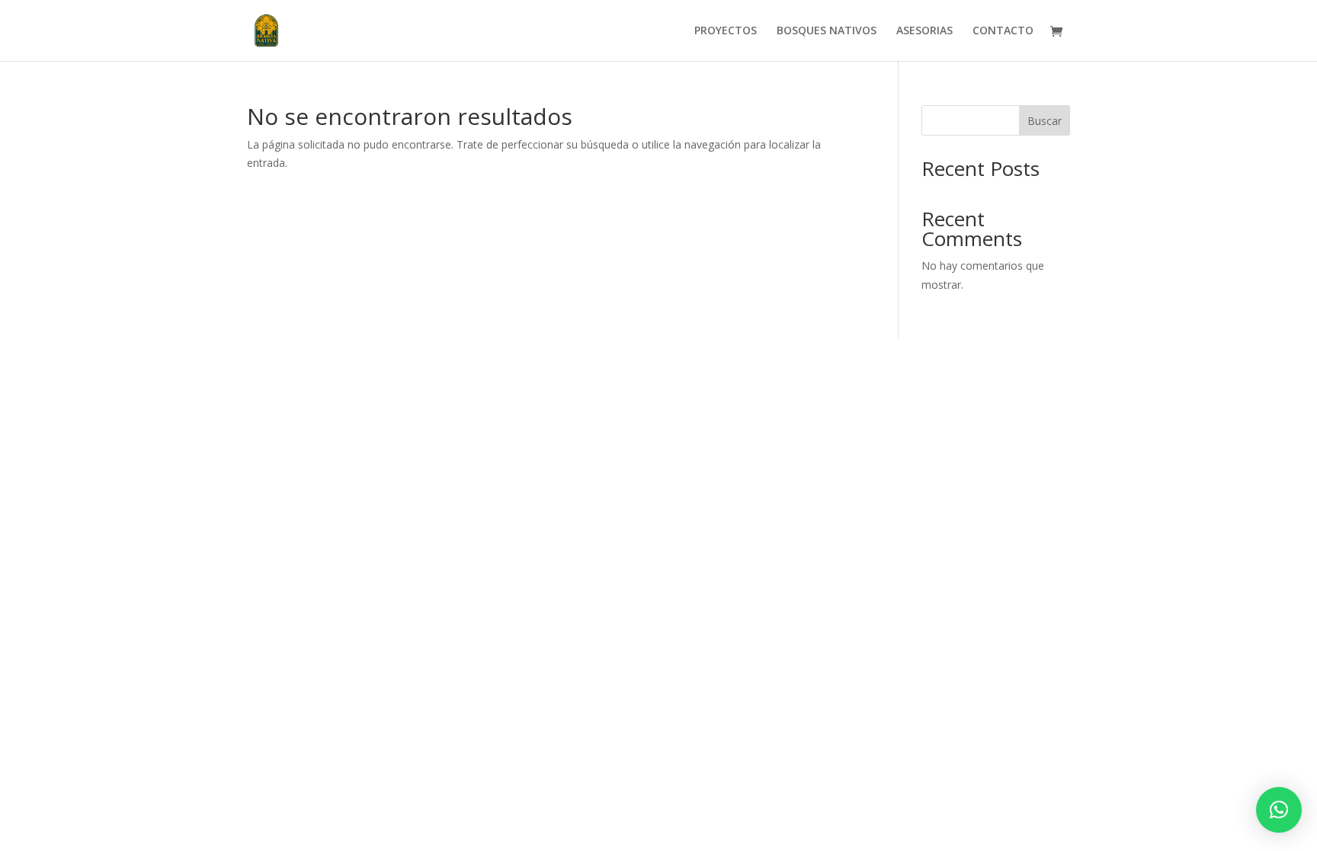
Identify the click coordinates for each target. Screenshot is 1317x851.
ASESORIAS (924, 31)
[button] (1279, 810)
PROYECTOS (725, 31)
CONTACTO (1003, 31)
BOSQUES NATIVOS (826, 31)
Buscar (1044, 121)
